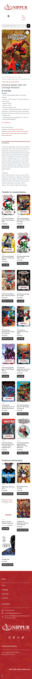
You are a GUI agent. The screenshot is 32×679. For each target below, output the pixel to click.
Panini (11, 133)
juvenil (26, 131)
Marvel (8, 82)
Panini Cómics (15, 82)
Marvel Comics (5, 133)
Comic (3, 82)
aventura (13, 131)
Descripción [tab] (5, 143)
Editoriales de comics (11, 77)
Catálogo (5, 590)
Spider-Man (17, 133)
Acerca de (5, 594)
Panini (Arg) (9, 135)
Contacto (5, 598)
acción (9, 131)
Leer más (5, 227)
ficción (22, 131)
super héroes (24, 133)
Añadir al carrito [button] (22, 263)
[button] (8, 16)
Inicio (3, 77)
